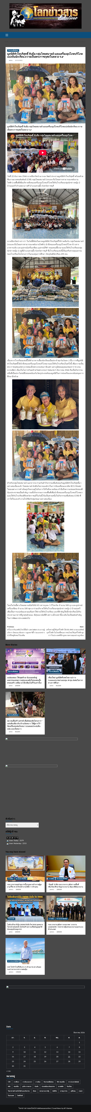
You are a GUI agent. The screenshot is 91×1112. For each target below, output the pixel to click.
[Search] (84, 35)
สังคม (34, 1091)
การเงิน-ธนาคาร (27, 1082)
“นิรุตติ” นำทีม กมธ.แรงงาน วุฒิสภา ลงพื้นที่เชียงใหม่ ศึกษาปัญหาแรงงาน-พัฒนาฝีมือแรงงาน (65, 885)
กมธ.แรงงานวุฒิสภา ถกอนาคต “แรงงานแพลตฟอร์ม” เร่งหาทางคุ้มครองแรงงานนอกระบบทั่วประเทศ (65, 926)
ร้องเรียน (69, 1086)
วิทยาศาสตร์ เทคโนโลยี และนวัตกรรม (19, 1091)
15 (79, 1052)
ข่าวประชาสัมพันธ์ (21, 879)
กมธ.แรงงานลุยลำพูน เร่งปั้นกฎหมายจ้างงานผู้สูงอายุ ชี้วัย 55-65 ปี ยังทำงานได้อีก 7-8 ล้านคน (24, 885)
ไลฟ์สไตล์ (20, 1095)
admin (11, 60)
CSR (9, 1082)
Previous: (26, 631)
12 (45, 1052)
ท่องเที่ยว (24, 961)
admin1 (11, 889)
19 (45, 1057)
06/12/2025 (58, 686)
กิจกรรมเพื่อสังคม (13, 50)
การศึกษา (16, 1082)
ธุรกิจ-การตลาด (26, 1086)
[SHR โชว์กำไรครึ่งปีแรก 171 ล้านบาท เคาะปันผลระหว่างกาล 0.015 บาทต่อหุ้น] (25, 951)
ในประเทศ (11, 919)
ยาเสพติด (60, 1086)
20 (57, 1057)
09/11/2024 (17, 732)
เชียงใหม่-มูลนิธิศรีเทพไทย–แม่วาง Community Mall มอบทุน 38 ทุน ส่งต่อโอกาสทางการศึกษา (65, 680)
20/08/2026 (18, 889)
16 (13, 1057)
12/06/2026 (17, 686)
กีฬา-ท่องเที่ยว (61, 1082)
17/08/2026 (18, 972)
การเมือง (10, 879)
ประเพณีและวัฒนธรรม (48, 1086)
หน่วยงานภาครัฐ (44, 1091)
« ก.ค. (8, 1071)
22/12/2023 (18, 60)
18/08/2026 (59, 932)
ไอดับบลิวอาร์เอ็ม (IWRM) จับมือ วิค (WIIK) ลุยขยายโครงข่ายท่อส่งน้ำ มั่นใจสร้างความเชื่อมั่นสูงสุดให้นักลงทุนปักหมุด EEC (25, 926)
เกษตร (80, 1091)
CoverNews (56, 1108)
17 (25, 1057)
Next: (65, 631)
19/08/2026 (59, 889)
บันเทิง (36, 1086)
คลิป (9, 1086)
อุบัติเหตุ (73, 1091)
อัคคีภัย (54, 1091)
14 (69, 1052)
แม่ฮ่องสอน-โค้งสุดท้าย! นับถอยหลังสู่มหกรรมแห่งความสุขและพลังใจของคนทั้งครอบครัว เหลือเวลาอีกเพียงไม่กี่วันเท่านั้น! (24, 680)
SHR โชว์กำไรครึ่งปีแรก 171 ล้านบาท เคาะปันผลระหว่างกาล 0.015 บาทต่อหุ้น (24, 968)
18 (35, 1057)
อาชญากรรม (63, 1091)
